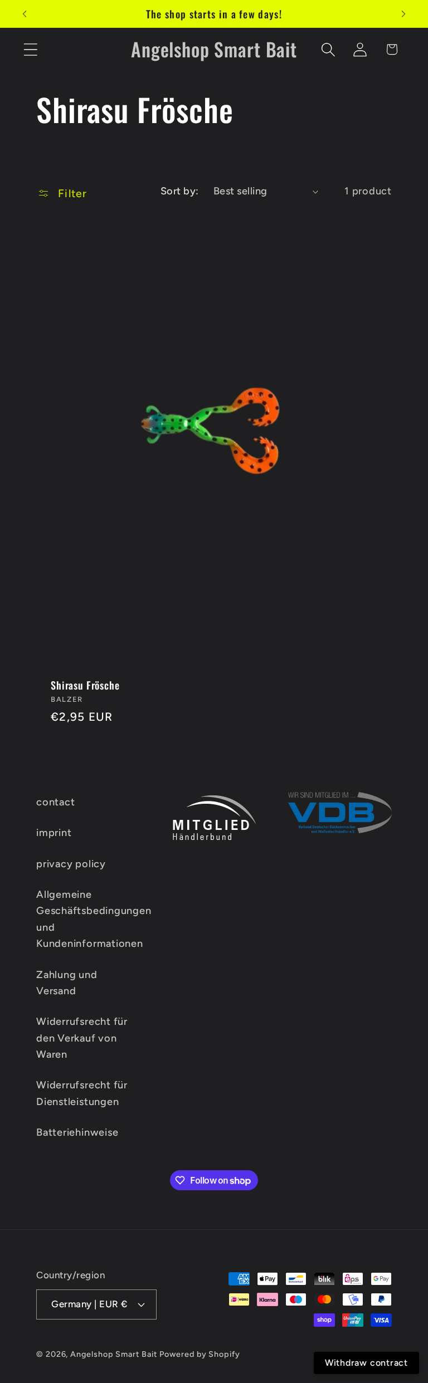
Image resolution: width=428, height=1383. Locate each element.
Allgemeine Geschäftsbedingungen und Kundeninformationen (94, 919)
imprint (53, 833)
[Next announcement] (403, 14)
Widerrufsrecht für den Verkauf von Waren (82, 1038)
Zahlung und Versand (67, 983)
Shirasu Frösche (85, 684)
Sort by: (179, 191)
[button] (30, 49)
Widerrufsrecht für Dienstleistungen (82, 1093)
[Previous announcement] (24, 14)
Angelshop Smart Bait (113, 1354)
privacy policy (71, 864)
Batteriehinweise (77, 1132)
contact (55, 802)
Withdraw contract (366, 1362)
